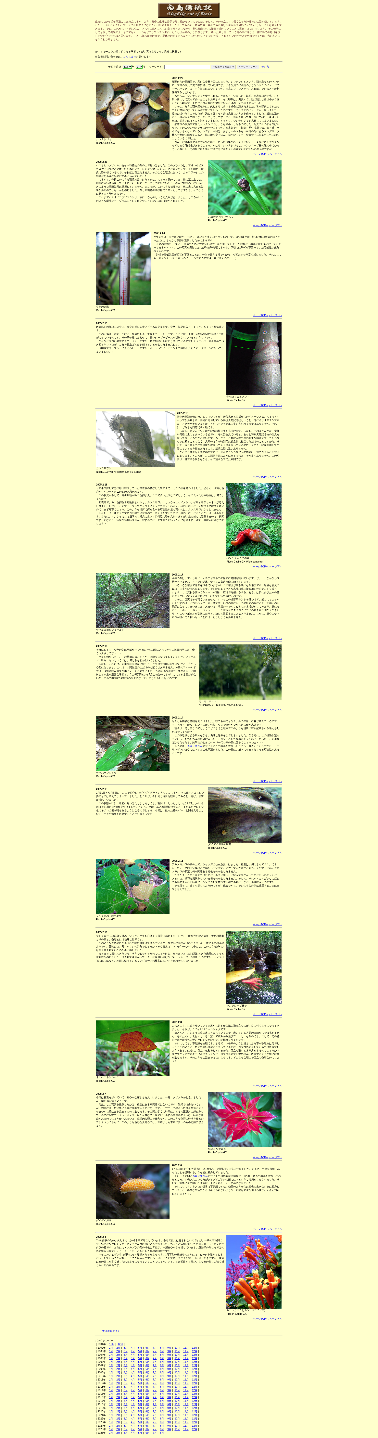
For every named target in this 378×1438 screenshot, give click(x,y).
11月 (111, 1344)
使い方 (265, 66)
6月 (147, 1347)
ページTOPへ (261, 153)
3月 (126, 1347)
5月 (140, 1347)
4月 (133, 1347)
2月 (118, 1347)
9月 (169, 1347)
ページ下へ (275, 153)
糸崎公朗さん (195, 746)
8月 (162, 1347)
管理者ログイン (111, 1330)
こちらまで (129, 56)
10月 (177, 1347)
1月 (111, 1347)
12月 (120, 1344)
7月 (155, 1347)
